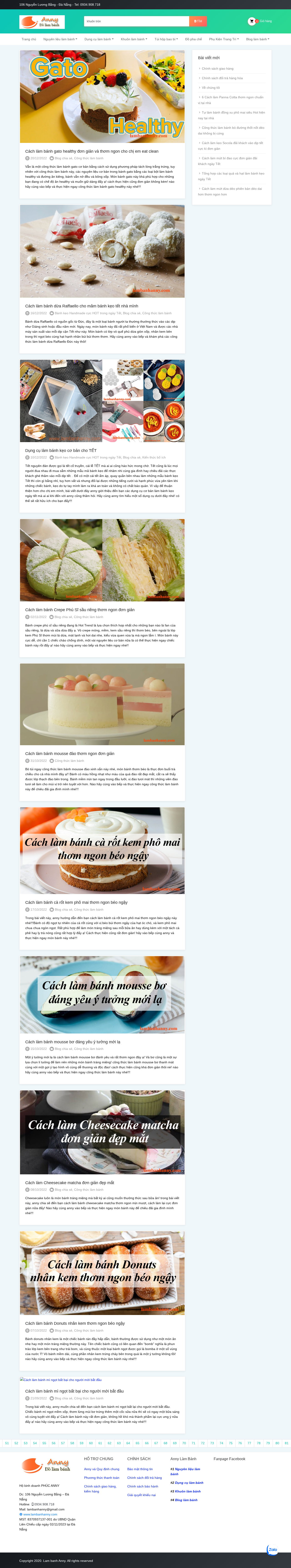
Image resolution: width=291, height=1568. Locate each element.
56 (53, 1443)
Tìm (199, 21)
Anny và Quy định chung (101, 1469)
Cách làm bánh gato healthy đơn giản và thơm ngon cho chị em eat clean (91, 151)
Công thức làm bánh (88, 158)
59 (81, 1443)
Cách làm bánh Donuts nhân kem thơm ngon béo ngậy (75, 1323)
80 (277, 1443)
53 (26, 1443)
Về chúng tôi (211, 87)
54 (35, 1443)
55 (44, 1443)
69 (175, 1443)
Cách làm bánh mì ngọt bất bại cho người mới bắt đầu (74, 1391)
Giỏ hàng (264, 21)
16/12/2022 (38, 313)
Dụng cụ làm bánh (98, 39)
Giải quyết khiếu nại (141, 1495)
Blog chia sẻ (63, 158)
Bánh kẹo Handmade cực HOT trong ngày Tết (88, 313)
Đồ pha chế (193, 39)
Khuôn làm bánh (133, 39)
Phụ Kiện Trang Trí (222, 39)
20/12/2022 (38, 158)
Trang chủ (29, 39)
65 (137, 1443)
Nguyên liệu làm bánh (59, 39)
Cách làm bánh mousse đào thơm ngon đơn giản (69, 753)
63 (119, 1443)
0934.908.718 (44, 1504)
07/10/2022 (38, 1330)
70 (184, 1443)
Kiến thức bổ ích (154, 457)
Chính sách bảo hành (142, 1486)
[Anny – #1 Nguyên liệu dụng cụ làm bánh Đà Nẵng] (42, 21)
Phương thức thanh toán (101, 1477)
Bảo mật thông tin (140, 1469)
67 (156, 1443)
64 (128, 1443)
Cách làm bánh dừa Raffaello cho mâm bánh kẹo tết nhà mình (81, 306)
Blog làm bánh (256, 39)
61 (100, 1443)
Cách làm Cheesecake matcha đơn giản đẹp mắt (69, 1182)
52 (16, 1443)
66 (147, 1443)
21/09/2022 (38, 1398)
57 (63, 1443)
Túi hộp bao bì (165, 39)
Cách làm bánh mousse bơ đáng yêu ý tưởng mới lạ (72, 1042)
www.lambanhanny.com (40, 1514)
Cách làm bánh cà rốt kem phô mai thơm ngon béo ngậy (76, 902)
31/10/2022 (38, 760)
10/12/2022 (38, 457)
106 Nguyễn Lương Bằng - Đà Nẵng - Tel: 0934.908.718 (59, 4)
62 (109, 1443)
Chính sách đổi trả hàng (144, 1477)
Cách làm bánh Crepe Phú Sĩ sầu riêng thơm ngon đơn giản (80, 610)
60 (91, 1443)
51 (7, 1443)
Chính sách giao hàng (217, 68)
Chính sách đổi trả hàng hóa (222, 78)
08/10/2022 (38, 1189)
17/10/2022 (38, 909)
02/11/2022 (38, 617)
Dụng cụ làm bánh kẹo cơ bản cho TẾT (61, 450)
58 (72, 1443)
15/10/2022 (38, 1049)
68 (165, 1443)
